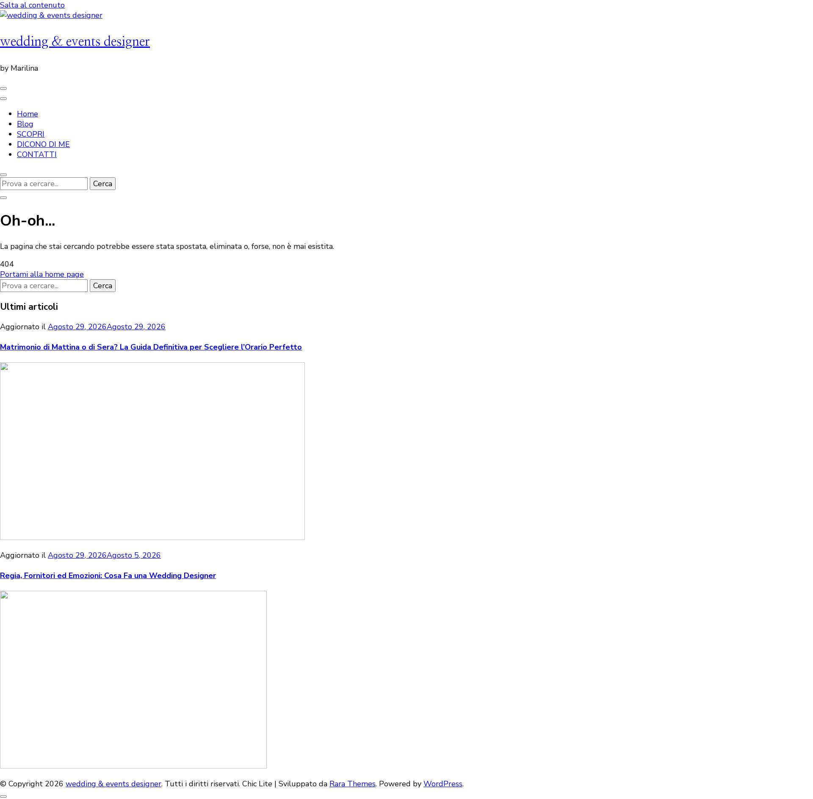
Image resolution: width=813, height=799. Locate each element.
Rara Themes (352, 784)
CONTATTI (37, 154)
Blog (25, 124)
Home (27, 114)
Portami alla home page (42, 274)
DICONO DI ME (43, 144)
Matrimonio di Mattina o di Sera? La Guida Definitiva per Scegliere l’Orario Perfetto (151, 347)
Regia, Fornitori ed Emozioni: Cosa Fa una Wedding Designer (108, 575)
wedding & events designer (75, 41)
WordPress (442, 784)
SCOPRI (30, 134)
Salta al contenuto (32, 5)
